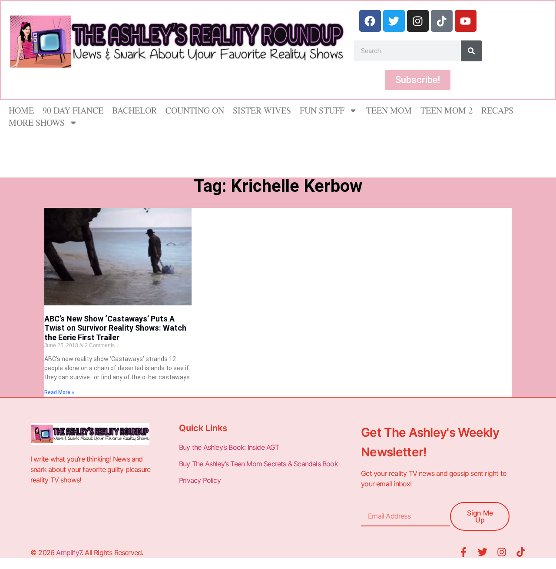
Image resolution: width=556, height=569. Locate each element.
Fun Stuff (322, 110)
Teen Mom (389, 110)
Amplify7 (69, 552)
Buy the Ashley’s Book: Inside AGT (229, 447)
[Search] (471, 50)
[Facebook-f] (463, 552)
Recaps (497, 110)
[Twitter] (394, 21)
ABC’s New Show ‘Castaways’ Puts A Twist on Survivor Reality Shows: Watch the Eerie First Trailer (115, 328)
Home (21, 110)
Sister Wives (262, 110)
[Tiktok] (442, 21)
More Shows (37, 122)
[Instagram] (418, 21)
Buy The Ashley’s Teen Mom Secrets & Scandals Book (258, 463)
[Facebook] (370, 21)
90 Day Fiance (73, 110)
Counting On (194, 110)
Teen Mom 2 (446, 110)
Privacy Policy (200, 480)
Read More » (59, 392)
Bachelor (134, 110)
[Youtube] (466, 21)
